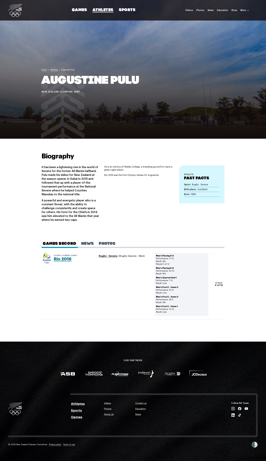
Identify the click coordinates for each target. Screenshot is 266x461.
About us (109, 414)
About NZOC (224, 18)
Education (222, 10)
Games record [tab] (59, 244)
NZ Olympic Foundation (229, 41)
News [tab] (87, 244)
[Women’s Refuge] (255, 445)
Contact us (141, 403)
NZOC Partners (225, 35)
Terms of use (69, 445)
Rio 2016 (62, 259)
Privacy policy (55, 445)
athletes (54, 70)
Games (79, 10)
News (211, 10)
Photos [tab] (107, 244)
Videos (189, 10)
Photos (200, 10)
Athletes (103, 10)
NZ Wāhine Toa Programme (231, 46)
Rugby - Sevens (108, 256)
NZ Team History (226, 29)
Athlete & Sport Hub (228, 24)
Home (44, 70)
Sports (127, 10)
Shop (234, 10)
